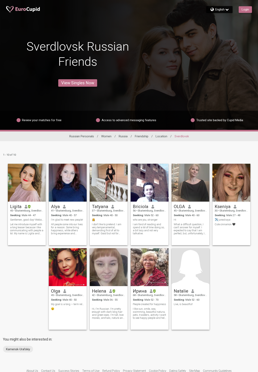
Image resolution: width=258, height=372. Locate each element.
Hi (175, 219)
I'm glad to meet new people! (67, 219)
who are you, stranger (145, 219)
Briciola (140, 206)
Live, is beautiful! (183, 304)
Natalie (181, 291)
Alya (55, 206)
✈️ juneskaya (222, 219)
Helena (99, 291)
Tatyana (100, 206)
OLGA (179, 206)
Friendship (141, 136)
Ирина (140, 291)
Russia (123, 136)
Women (106, 136)
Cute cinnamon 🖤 (225, 224)
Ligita (16, 206)
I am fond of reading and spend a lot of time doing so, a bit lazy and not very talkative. (148, 229)
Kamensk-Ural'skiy (18, 349)
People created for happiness (149, 304)
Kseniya (223, 206)
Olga (55, 291)
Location (161, 136)
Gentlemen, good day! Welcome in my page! (27, 219)
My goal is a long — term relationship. (67, 304)
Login (245, 9)
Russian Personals (81, 136)
